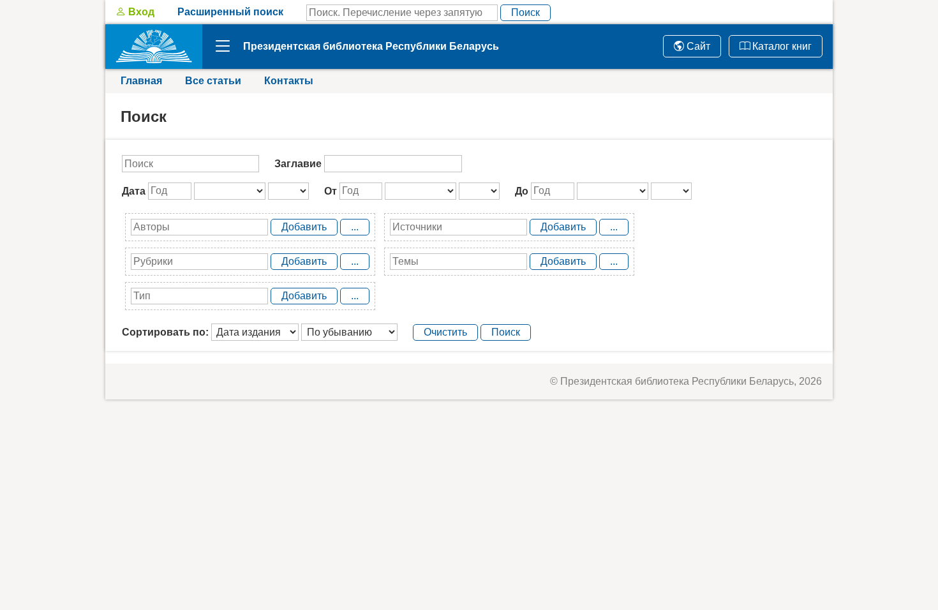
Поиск (525, 12)
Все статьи (213, 80)
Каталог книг (781, 46)
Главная (141, 80)
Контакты (288, 80)
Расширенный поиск (230, 11)
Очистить (445, 332)
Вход (140, 11)
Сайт (697, 46)
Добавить (304, 226)
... (355, 226)
